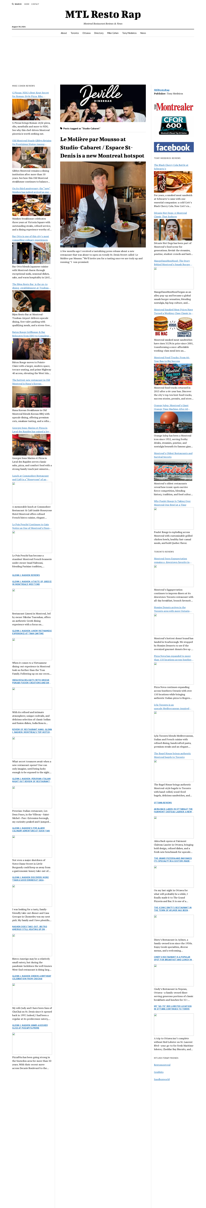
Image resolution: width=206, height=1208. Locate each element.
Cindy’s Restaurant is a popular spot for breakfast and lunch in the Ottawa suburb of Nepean (173, 958)
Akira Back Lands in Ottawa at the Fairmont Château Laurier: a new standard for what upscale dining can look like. (174, 810)
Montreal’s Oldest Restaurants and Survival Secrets (173, 455)
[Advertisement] (103, 60)
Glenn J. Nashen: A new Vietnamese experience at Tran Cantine (32, 632)
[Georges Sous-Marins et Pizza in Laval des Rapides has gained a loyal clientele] (31, 444)
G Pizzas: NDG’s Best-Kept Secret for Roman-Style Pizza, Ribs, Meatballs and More (30, 94)
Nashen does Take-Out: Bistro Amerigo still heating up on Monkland (29, 928)
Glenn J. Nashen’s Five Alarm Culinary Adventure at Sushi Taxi (31, 829)
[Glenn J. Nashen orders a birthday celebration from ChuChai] (32, 994)
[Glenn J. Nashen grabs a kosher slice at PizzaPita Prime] (32, 1043)
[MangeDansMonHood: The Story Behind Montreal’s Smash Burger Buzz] (174, 278)
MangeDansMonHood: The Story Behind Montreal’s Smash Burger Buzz (172, 262)
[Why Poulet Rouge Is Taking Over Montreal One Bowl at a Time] (174, 518)
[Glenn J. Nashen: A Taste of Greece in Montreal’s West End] (32, 600)
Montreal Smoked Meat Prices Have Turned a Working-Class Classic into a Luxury (173, 311)
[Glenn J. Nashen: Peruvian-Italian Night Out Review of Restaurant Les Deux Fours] (32, 797)
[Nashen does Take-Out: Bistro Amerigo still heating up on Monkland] (32, 945)
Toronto (75, 32)
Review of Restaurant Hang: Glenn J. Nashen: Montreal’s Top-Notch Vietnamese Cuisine (32, 730)
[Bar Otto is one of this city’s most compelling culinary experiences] (31, 253)
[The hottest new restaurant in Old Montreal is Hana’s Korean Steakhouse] (31, 397)
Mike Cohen (113, 32)
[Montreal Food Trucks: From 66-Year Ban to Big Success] (173, 374)
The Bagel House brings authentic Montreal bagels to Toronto (172, 755)
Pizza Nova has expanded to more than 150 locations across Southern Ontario (173, 657)
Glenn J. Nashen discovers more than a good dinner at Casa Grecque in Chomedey (30, 878)
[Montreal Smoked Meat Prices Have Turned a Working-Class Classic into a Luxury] (173, 326)
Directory (98, 32)
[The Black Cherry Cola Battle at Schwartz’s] (173, 182)
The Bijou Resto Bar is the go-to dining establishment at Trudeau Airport (30, 286)
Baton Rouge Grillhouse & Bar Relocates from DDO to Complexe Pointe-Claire (30, 334)
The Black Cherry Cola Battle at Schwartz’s (171, 166)
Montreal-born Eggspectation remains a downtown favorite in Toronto (171, 560)
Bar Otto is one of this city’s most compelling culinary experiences (30, 238)
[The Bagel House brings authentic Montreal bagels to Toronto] (174, 771)
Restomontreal (162, 1064)
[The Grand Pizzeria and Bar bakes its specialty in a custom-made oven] (174, 877)
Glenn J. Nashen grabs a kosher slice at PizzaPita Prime (30, 1026)
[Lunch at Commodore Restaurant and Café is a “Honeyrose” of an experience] (32, 493)
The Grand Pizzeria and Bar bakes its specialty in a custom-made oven (173, 859)
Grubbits (158, 1072)
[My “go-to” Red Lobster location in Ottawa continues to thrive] (174, 1024)
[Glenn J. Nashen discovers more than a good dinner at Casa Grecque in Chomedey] (32, 896)
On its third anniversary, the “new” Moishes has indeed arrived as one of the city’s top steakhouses (32, 190)
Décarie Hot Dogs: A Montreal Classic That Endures (170, 214)
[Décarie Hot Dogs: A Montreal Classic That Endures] (173, 230)
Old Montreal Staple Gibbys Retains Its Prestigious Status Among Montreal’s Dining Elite (31, 142)
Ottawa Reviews (163, 802)
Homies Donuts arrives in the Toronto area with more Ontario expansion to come (171, 609)
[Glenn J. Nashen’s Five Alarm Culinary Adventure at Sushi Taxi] (32, 846)
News (143, 32)
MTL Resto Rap (103, 14)
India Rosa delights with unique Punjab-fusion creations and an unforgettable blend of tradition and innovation (30, 681)
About (64, 32)
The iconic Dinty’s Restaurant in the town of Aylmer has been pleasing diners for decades (173, 909)
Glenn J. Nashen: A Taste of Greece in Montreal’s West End (32, 583)
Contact (35, 4)
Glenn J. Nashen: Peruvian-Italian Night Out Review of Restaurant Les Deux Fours (31, 780)
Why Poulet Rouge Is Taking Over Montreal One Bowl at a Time (172, 502)
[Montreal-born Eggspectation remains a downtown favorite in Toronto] (174, 576)
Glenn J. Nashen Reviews (26, 575)
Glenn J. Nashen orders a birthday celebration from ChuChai (31, 977)
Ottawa (86, 32)
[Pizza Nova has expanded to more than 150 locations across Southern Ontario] (174, 673)
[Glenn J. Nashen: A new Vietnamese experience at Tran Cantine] (32, 649)
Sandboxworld (162, 1079)
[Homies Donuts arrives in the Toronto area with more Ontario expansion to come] (174, 625)
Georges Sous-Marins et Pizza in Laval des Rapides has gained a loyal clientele (31, 429)
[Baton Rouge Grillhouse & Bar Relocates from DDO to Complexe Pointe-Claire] (31, 349)
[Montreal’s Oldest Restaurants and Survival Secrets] (173, 470)
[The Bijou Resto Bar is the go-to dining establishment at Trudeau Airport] (31, 301)
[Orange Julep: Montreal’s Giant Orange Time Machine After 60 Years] (173, 422)
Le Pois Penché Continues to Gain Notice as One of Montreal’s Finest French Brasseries (31, 526)
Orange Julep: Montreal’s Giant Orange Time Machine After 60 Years (171, 407)
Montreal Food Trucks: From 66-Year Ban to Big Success (172, 359)
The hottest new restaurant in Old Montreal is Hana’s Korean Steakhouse (31, 381)
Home (26, 4)
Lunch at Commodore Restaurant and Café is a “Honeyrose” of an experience (30, 477)
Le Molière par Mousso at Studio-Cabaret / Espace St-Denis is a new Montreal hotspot (102, 147)
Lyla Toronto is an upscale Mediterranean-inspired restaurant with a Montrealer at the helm (173, 706)
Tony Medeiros (129, 32)
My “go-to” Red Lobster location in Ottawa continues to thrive (173, 1007)
